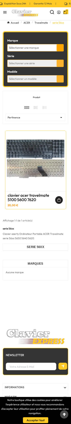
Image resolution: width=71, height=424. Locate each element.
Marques (35, 263)
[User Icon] (59, 12)
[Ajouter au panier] (59, 200)
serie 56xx (35, 247)
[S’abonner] (62, 366)
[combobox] (35, 47)
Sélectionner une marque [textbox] (24, 47)
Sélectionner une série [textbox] (22, 63)
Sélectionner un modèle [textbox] (23, 79)
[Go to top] (64, 414)
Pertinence (35, 117)
